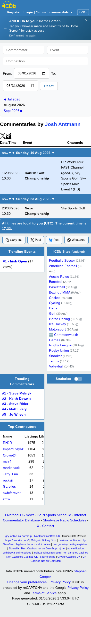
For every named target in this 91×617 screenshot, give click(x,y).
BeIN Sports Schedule (54, 515)
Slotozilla (14, 548)
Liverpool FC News (19, 515)
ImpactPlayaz (13, 449)
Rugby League (60, 345)
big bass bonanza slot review (33, 544)
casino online (47, 556)
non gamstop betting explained (70, 544)
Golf (83, 12)
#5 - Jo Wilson (14, 414)
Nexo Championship (37, 210)
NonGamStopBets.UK (47, 536)
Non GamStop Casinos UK (22, 556)
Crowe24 (10, 455)
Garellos (9, 487)
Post (38, 239)
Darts (53, 308)
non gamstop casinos (75, 552)
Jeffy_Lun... (12, 474)
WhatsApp (78, 239)
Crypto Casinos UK (69, 556)
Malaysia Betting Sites (44, 540)
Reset (49, 86)
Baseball (55, 282)
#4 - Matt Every (14, 409)
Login (28, 12)
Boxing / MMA (59, 292)
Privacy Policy (60, 582)
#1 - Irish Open (15, 261)
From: (7, 73)
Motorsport (57, 329)
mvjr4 (7, 462)
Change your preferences (27, 582)
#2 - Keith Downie (16, 398)
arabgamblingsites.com (47, 552)
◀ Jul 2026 (12, 99)
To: (53, 73)
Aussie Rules (59, 276)
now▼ (7, 153)
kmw (6, 499)
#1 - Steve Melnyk (16, 393)
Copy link (16, 240)
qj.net (62, 548)
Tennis (54, 361)
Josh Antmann (63, 124)
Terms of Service (44, 593)
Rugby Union (59, 350)
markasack (11, 468)
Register (14, 12)
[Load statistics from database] (78, 379)
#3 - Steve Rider (15, 404)
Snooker (55, 356)
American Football (63, 266)
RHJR (7, 443)
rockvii (8, 480)
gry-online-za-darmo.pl (18, 536)
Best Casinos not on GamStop (39, 548)
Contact (48, 526)
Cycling (54, 303)
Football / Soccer (62, 260)
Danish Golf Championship (37, 175)
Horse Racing (59, 319)
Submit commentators (54, 12)
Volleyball (56, 366)
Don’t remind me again (22, 35)
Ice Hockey (57, 324)
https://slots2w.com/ (17, 540)
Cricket (54, 297)
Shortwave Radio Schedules (64, 520)
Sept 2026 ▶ (13, 111)
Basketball (57, 287)
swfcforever (12, 493)
